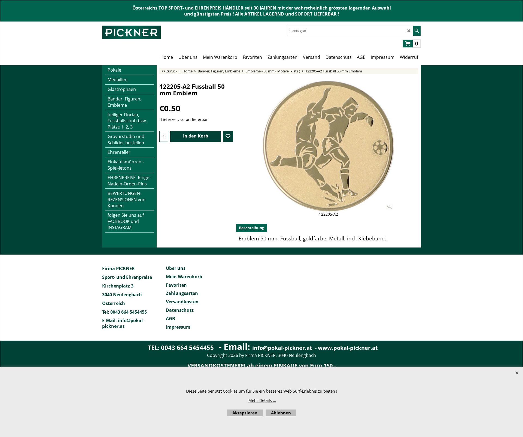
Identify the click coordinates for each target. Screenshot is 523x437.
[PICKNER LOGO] (131, 32)
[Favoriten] (228, 136)
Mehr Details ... (262, 400)
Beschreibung (251, 227)
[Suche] (417, 31)
